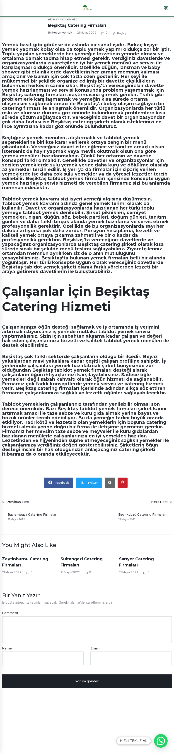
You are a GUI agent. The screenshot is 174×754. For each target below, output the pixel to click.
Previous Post (17, 501)
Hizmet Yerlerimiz (62, 19)
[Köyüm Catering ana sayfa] (87, 8)
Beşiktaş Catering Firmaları (77, 25)
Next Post (159, 501)
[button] (161, 741)
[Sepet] (166, 8)
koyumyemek (62, 32)
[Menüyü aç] (8, 8)
